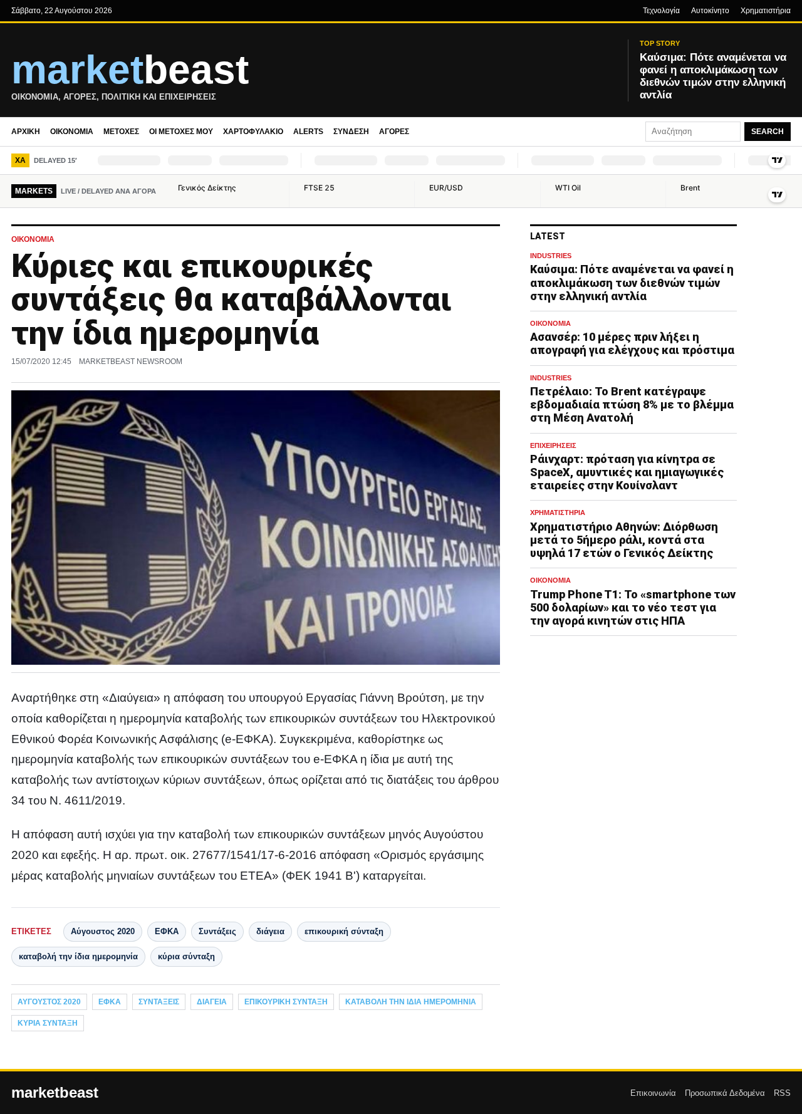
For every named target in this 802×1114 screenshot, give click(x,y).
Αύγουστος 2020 (103, 931)
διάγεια (270, 931)
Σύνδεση (351, 131)
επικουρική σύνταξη (344, 931)
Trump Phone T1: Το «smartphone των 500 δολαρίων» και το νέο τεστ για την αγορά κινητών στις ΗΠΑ (633, 607)
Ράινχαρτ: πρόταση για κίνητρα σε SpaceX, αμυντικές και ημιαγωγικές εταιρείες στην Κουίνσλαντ (627, 472)
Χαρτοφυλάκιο (253, 131)
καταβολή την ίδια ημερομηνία (78, 956)
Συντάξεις (217, 931)
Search (767, 131)
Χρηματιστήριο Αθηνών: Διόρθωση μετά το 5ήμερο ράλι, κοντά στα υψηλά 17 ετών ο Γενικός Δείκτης (624, 540)
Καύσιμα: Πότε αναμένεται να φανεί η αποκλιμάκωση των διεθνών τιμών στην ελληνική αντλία (632, 283)
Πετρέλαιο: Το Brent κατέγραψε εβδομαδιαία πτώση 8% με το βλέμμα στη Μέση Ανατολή (632, 405)
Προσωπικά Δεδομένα (725, 1093)
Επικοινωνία (653, 1093)
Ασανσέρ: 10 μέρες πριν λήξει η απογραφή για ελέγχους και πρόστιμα (632, 344)
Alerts (308, 131)
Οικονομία (71, 131)
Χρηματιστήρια (766, 10)
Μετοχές (121, 131)
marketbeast (54, 1092)
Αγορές (394, 131)
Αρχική (25, 131)
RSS (782, 1093)
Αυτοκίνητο (710, 10)
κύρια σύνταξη (186, 956)
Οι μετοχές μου (181, 131)
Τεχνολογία (661, 10)
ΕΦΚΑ (167, 931)
